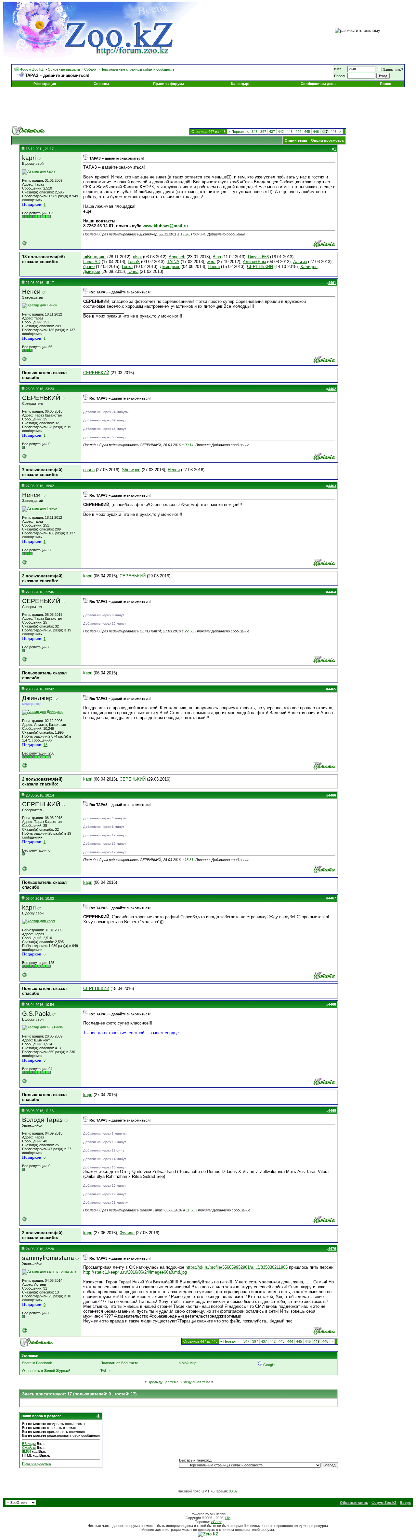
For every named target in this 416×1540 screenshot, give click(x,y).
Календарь (241, 84)
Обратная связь (354, 1503)
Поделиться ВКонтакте (119, 1363)
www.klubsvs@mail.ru (165, 225)
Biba (217, 256)
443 (289, 132)
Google (269, 1365)
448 (333, 132)
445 (307, 132)
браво (89, 266)
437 (272, 132)
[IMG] (26, 1451)
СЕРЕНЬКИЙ (260, 266)
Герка (127, 266)
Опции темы (296, 140)
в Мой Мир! (188, 1363)
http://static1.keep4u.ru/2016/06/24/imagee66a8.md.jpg (135, 1272)
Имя (337, 69)
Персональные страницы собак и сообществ (137, 69)
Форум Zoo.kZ (32, 69)
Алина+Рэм (254, 261)
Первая (236, 132)
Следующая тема (195, 1382)
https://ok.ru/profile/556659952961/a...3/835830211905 (237, 1267)
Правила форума (168, 84)
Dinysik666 (258, 256)
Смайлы (29, 1447)
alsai (137, 256)
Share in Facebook (37, 1363)
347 (254, 132)
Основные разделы (64, 69)
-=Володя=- (94, 256)
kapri (87, 575)
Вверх (405, 1503)
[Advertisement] (208, 106)
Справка (101, 84)
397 (263, 132)
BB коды (29, 1444)
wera (211, 261)
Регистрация (44, 84)
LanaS (134, 261)
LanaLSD (91, 261)
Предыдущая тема (163, 1382)
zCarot (216, 1522)
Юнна (132, 271)
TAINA (173, 261)
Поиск (385, 84)
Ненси (214, 266)
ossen (89, 469)
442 (281, 132)
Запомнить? (393, 70)
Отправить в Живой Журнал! (46, 1371)
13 (45, 745)
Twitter (105, 1371)
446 (316, 132)
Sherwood (131, 469)
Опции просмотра (327, 140)
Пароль (340, 76)
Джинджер (170, 266)
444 (298, 132)
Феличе (127, 1232)
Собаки (90, 69)
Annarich (177, 256)
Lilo (227, 1518)
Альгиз (300, 261)
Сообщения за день (318, 84)
